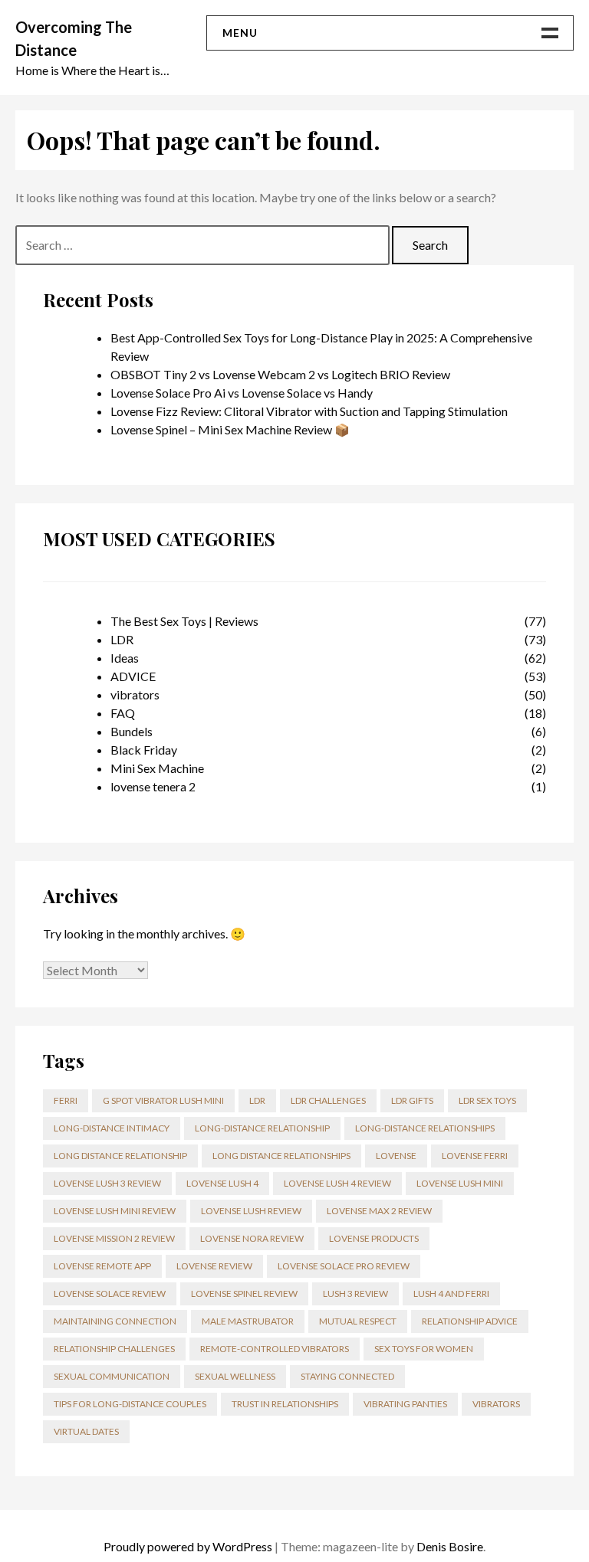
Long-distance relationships (425, 1128)
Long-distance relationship (262, 1128)
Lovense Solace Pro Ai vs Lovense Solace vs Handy (241, 392)
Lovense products (374, 1238)
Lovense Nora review (252, 1238)
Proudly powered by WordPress (188, 1546)
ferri (65, 1100)
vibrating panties (405, 1404)
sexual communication (111, 1376)
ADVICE (133, 676)
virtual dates (86, 1431)
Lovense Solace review (110, 1293)
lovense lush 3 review (107, 1183)
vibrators (135, 694)
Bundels (131, 731)
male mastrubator (248, 1321)
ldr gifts (412, 1100)
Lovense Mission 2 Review (114, 1238)
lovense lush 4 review (337, 1183)
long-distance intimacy (111, 1128)
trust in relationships (285, 1404)
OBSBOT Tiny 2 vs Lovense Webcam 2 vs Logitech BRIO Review (280, 374)
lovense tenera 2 (153, 786)
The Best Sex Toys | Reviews (184, 621)
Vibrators (496, 1404)
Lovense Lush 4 (222, 1183)
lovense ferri (475, 1155)
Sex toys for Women (423, 1348)
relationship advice (470, 1321)
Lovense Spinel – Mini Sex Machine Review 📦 (230, 429)
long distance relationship (120, 1155)
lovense (396, 1155)
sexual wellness (235, 1376)
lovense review (214, 1266)
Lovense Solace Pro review (344, 1266)
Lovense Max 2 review (379, 1211)
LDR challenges (328, 1100)
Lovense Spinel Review (244, 1293)
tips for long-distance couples (130, 1404)
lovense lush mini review (115, 1211)
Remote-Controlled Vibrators (274, 1348)
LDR (121, 639)
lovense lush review (251, 1211)
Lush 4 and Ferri (451, 1293)
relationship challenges (114, 1348)
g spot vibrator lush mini (163, 1100)
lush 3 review (355, 1293)
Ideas (124, 657)
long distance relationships (281, 1155)
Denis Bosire (449, 1546)
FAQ (122, 713)
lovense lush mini (459, 1183)
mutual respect (358, 1321)
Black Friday (143, 749)
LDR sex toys (487, 1100)
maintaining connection (115, 1321)
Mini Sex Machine (157, 768)
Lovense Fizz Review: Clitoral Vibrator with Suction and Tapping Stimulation (309, 411)
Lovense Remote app (102, 1266)
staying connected (347, 1376)
